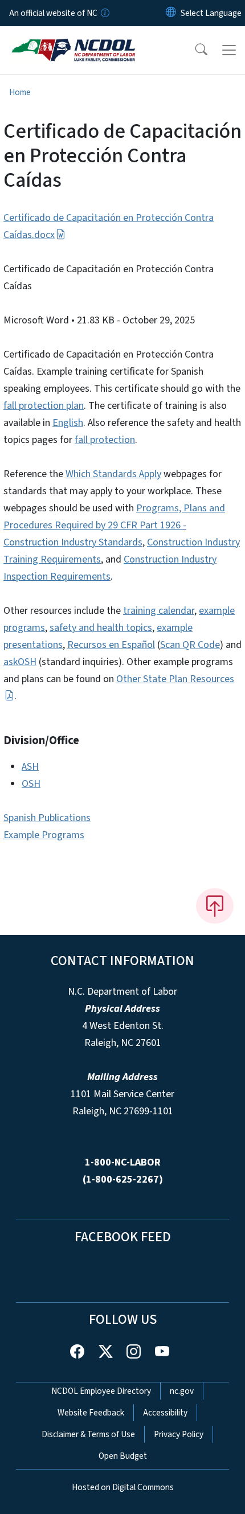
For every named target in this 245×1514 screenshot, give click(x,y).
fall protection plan (43, 406)
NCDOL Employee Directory (101, 1391)
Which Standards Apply (113, 474)
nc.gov (182, 1391)
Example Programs (43, 835)
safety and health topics (101, 628)
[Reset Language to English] (171, 13)
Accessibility (165, 1412)
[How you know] (104, 13)
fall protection (105, 440)
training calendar (158, 611)
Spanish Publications (47, 818)
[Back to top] (215, 906)
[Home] (73, 39)
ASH (30, 767)
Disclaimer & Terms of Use (88, 1434)
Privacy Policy (178, 1434)
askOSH (19, 662)
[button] (193, 50)
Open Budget (123, 1456)
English (67, 423)
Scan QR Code (190, 645)
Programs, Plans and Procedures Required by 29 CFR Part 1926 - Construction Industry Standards (114, 525)
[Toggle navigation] (229, 50)
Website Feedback (91, 1412)
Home (20, 92)
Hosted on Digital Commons (123, 1487)
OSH (31, 784)
